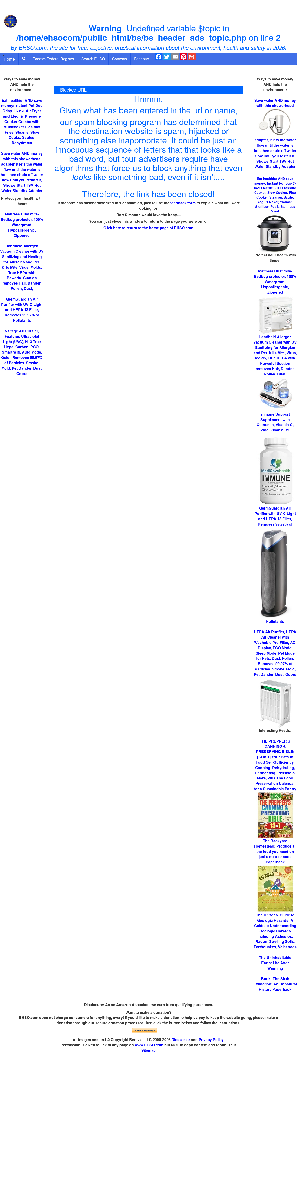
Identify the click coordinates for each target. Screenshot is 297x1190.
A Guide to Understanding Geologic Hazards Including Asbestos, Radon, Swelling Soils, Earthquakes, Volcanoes (275, 930)
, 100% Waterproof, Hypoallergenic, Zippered (275, 281)
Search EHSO (93, 58)
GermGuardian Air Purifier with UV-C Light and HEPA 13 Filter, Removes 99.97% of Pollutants (21, 309)
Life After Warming (275, 963)
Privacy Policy (211, 1039)
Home (9, 59)
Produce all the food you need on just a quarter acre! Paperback (275, 851)
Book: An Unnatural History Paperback (275, 984)
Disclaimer (180, 1039)
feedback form (183, 203)
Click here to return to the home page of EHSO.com (148, 227)
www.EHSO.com (149, 1044)
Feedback (142, 58)
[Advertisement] (148, 1121)
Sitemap (148, 1050)
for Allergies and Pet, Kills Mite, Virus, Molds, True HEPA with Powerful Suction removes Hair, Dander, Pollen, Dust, (275, 355)
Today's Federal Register (53, 58)
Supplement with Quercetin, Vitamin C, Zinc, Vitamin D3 (275, 422)
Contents (119, 58)
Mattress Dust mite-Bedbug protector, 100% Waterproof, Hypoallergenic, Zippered (22, 224)
